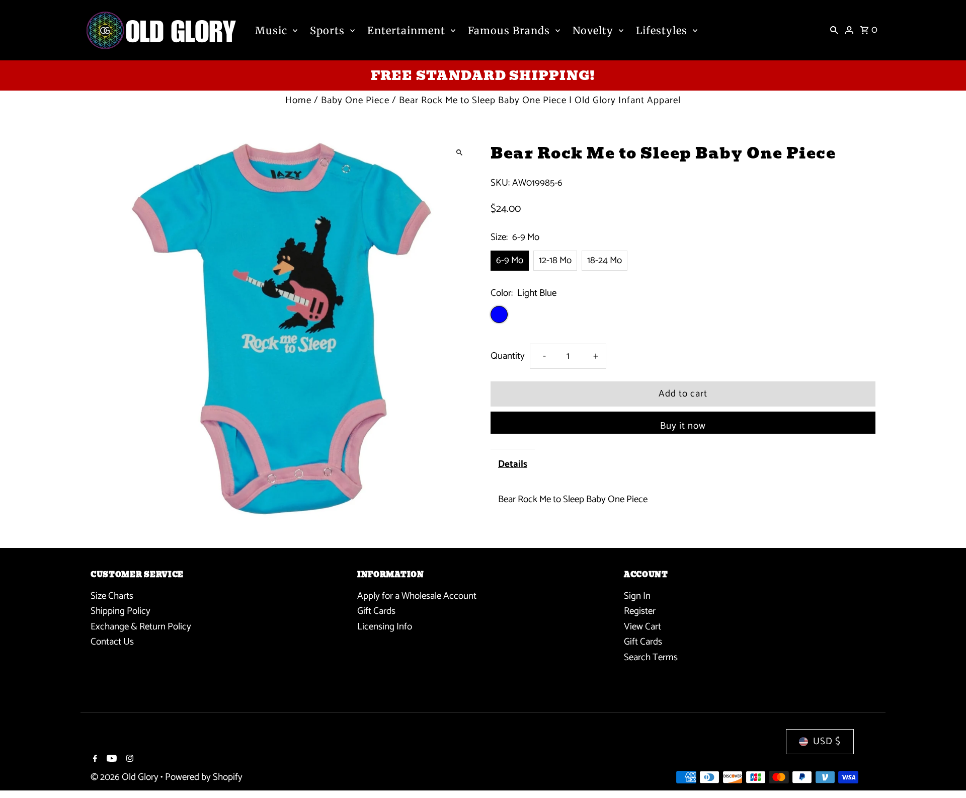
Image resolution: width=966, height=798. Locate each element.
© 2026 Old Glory (125, 777)
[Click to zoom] (459, 152)
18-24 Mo (604, 260)
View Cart (642, 626)
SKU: (500, 183)
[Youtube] (110, 760)
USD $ (827, 741)
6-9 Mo (509, 260)
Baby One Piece (355, 100)
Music (271, 30)
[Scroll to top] (944, 771)
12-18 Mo (555, 260)
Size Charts (112, 596)
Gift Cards (376, 611)
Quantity (508, 356)
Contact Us (112, 642)
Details (512, 464)
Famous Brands (509, 30)
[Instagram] (128, 760)
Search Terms (651, 657)
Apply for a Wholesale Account (416, 596)
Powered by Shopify (204, 777)
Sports (327, 30)
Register (640, 611)
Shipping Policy (120, 611)
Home (298, 100)
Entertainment (406, 30)
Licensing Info (384, 626)
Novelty (593, 30)
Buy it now (683, 426)
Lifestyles (661, 30)
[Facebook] (94, 760)
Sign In (637, 596)
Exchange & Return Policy (141, 626)
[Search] (834, 30)
